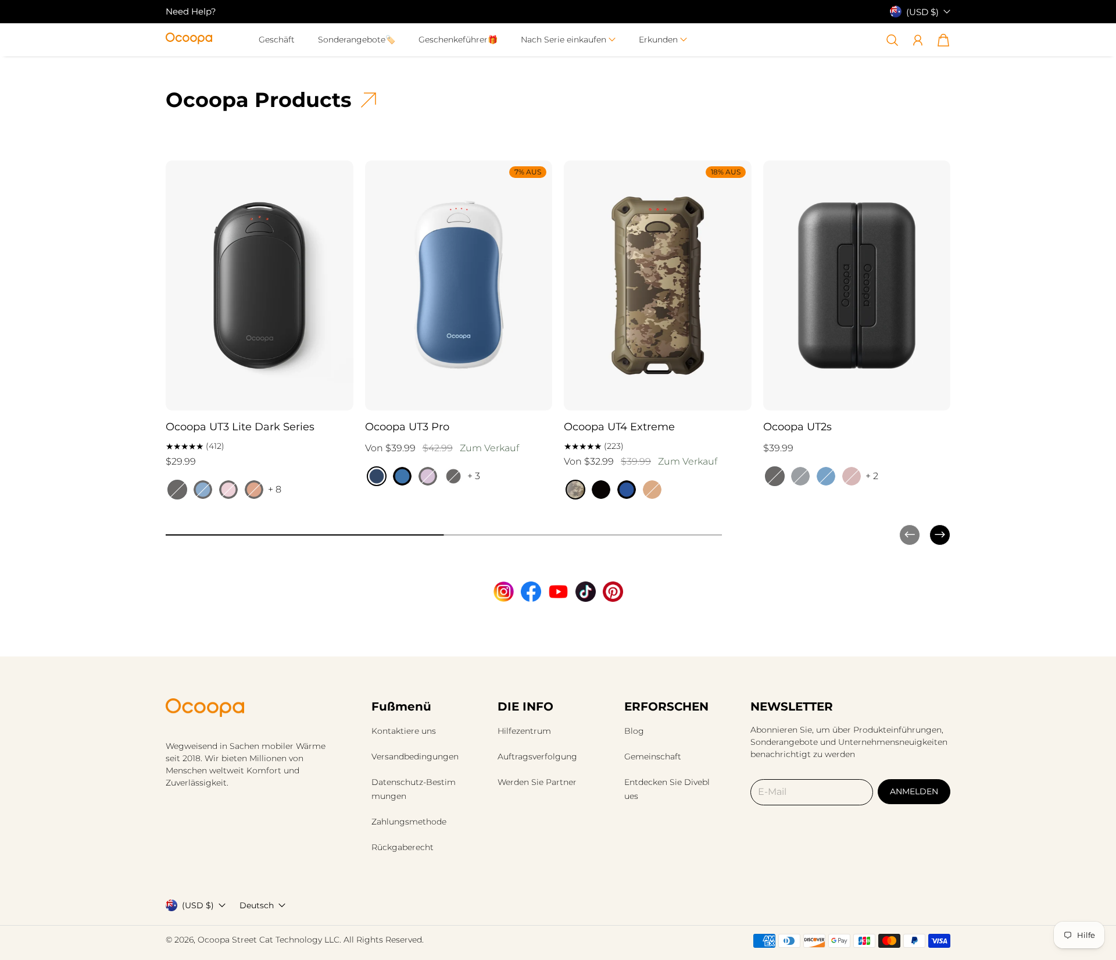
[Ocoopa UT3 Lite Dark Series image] (259, 285)
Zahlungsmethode (408, 821)
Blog (634, 731)
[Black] (177, 489)
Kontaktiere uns (403, 731)
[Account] (918, 40)
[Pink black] (228, 489)
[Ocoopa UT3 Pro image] (459, 285)
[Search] (892, 40)
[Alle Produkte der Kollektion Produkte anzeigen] (368, 100)
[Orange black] (254, 489)
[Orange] (652, 489)
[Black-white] (453, 476)
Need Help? (191, 11)
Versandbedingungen (415, 756)
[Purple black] (427, 476)
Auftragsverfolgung (537, 756)
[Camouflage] (575, 489)
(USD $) (198, 905)
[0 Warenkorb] (943, 40)
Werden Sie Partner (537, 782)
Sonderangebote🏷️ (356, 39)
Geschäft (277, 39)
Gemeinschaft (652, 756)
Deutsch (256, 905)
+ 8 (274, 489)
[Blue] (626, 489)
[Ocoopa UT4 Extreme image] (658, 285)
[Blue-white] (376, 476)
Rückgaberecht (402, 847)
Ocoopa (214, 939)
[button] (568, 40)
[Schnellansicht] (339, 396)
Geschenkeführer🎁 (458, 39)
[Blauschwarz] (202, 489)
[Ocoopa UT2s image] (857, 285)
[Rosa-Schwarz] (851, 476)
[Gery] (800, 476)
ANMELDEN (914, 791)
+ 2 (871, 475)
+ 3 (473, 475)
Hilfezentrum (524, 731)
